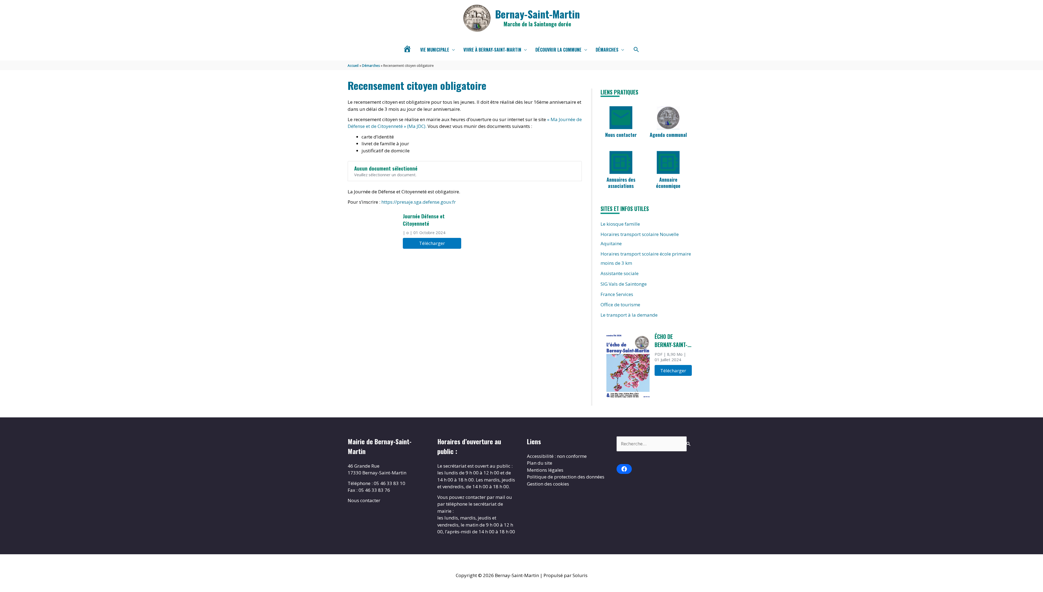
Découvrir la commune (558, 49)
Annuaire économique (668, 182)
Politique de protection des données (565, 477)
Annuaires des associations (621, 182)
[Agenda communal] (668, 117)
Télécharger (432, 243)
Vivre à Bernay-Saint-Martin (492, 49)
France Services (617, 294)
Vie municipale (434, 49)
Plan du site (539, 463)
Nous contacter (621, 134)
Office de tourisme (620, 304)
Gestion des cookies (548, 484)
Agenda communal (668, 134)
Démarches (607, 49)
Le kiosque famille (620, 224)
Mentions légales (545, 470)
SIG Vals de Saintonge (624, 284)
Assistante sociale (620, 273)
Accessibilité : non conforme (557, 456)
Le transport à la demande (629, 315)
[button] (636, 49)
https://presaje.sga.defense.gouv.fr (418, 202)
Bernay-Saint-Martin (537, 13)
